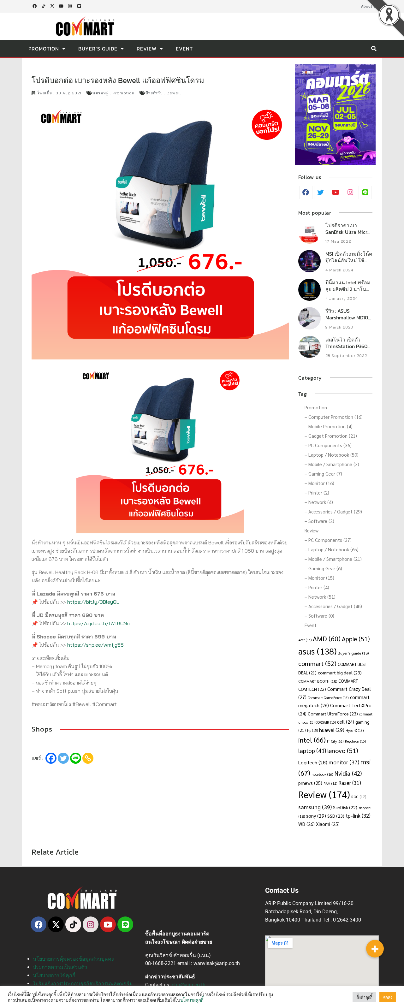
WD (306, 824)
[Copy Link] (87, 758)
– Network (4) (319, 502)
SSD (335, 816)
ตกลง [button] (387, 997)
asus (317, 650)
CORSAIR (326, 722)
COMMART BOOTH (317, 681)
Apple (356, 638)
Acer (305, 639)
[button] (373, 48)
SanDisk (345, 807)
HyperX (355, 730)
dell (345, 722)
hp (312, 730)
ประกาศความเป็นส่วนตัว (60, 967)
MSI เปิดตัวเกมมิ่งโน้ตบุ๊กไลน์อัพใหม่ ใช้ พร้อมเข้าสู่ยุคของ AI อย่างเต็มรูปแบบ (348, 263)
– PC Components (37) (328, 540)
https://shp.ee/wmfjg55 (95, 645)
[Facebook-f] (34, 6)
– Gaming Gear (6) (323, 568)
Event (184, 48)
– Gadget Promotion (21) (331, 436)
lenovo (342, 750)
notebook (322, 774)
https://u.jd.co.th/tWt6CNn (98, 623)
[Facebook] (50, 758)
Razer (349, 782)
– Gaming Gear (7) (323, 474)
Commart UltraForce (333, 713)
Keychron (355, 741)
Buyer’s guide (353, 652)
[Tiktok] (43, 6)
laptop (312, 750)
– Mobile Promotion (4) (329, 426)
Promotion (43, 48)
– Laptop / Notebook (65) (332, 549)
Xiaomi (328, 824)
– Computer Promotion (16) (334, 417)
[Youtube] (61, 6)
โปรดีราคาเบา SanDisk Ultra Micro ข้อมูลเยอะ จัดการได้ (348, 232)
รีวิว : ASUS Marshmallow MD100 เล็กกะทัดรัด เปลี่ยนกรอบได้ (348, 320)
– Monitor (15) (319, 578)
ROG (358, 796)
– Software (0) (319, 616)
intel (312, 739)
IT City (335, 741)
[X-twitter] (52, 6)
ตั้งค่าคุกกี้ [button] (364, 997)
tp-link (358, 815)
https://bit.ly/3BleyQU (93, 602)
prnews (310, 783)
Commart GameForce (328, 697)
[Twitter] (63, 758)
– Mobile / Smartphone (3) (332, 464)
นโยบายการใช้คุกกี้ (54, 975)
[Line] (79, 6)
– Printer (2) (317, 492)
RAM (330, 783)
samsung (315, 806)
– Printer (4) (317, 587)
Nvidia (348, 773)
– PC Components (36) (328, 445)
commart (317, 663)
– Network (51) (320, 597)
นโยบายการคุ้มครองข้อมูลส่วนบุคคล (74, 959)
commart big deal (340, 672)
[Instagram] (70, 6)
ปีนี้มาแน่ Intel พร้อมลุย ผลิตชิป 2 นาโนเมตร (348, 289)
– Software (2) (319, 521)
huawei (331, 729)
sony (316, 815)
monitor (344, 762)
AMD (327, 638)
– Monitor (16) (319, 483)
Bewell (174, 93)
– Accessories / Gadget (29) (333, 511)
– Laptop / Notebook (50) (332, 455)
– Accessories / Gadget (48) (333, 606)
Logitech (312, 762)
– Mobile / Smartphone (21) (333, 559)
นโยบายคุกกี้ (192, 1000)
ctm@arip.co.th (188, 985)
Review (147, 48)
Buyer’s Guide (97, 48)
